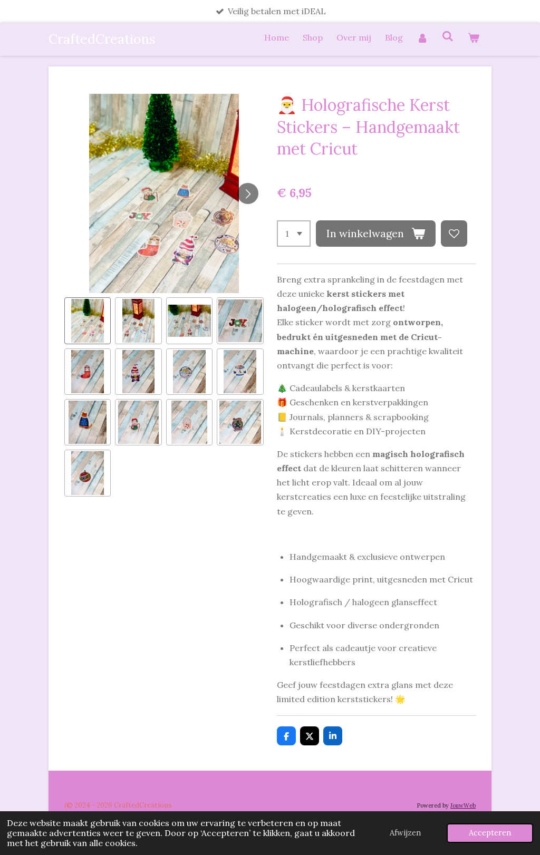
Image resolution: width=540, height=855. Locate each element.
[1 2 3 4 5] (294, 233)
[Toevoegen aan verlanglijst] (454, 233)
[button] (87, 320)
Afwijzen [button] (405, 833)
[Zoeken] (447, 36)
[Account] (422, 37)
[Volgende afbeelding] (247, 193)
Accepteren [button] (490, 833)
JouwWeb (463, 805)
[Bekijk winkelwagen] (473, 37)
